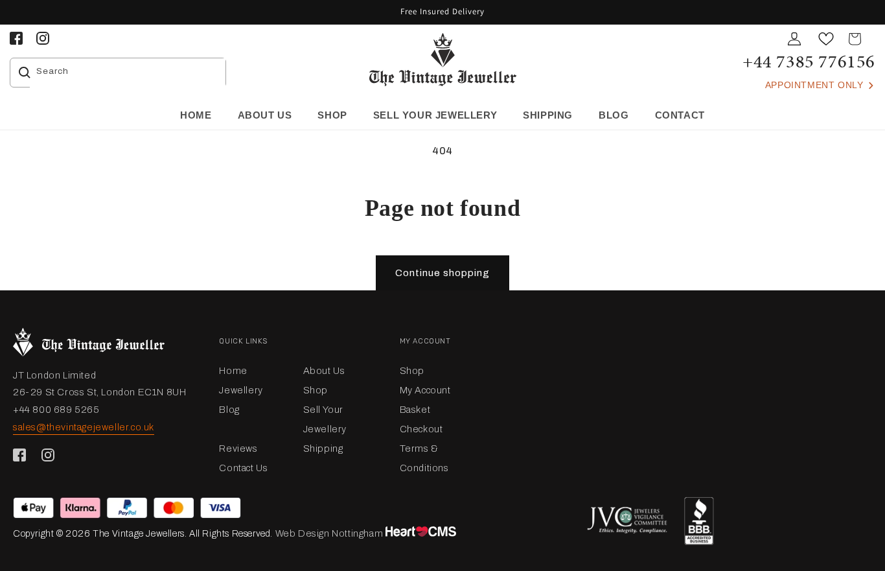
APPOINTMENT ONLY (815, 85)
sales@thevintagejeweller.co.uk (83, 427)
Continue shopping (442, 273)
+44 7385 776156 (808, 61)
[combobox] (127, 72)
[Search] (24, 72)
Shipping (323, 448)
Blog (229, 409)
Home (233, 371)
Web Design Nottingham (329, 533)
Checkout (421, 429)
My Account (425, 390)
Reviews (238, 448)
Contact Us (243, 468)
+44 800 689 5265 (56, 409)
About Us (324, 371)
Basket (415, 409)
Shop (315, 390)
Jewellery (240, 390)
